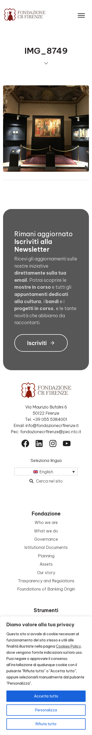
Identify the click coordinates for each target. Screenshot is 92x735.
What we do (46, 530)
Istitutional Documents (46, 547)
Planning (46, 555)
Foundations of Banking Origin (46, 589)
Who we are (46, 522)
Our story (46, 572)
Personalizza (46, 710)
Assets (46, 564)
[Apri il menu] (81, 14)
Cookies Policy (68, 646)
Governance (46, 539)
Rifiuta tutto (46, 724)
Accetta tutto (46, 696)
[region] (46, 675)
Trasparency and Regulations (46, 580)
